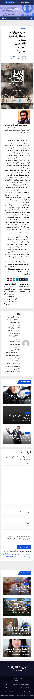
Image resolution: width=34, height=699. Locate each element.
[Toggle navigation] (18, 18)
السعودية (11, 695)
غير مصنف (27, 646)
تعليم (5, 691)
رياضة (10, 688)
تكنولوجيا (5, 688)
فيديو (21, 695)
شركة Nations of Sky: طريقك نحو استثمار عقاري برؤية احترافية (17, 609)
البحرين (17, 695)
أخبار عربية (20, 688)
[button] (6, 18)
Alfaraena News (28, 695)
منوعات (14, 691)
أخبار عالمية (8, 684)
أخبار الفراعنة (28, 688)
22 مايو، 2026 (24, 591)
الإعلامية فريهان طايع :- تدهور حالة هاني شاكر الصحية (19, 397)
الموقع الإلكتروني (26, 522)
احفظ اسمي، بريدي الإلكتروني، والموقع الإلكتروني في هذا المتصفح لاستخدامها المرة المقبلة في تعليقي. (18, 538)
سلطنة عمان (26, 583)
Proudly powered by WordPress (11, 678)
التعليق (28, 463)
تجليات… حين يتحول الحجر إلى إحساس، (18, 416)
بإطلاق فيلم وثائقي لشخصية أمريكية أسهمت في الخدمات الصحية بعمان (17, 588)
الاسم (29, 501)
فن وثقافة (24, 28)
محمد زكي (21, 684)
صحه (25, 691)
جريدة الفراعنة (17, 9)
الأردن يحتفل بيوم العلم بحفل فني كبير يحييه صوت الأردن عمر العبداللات (18, 437)
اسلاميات (15, 684)
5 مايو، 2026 (25, 633)
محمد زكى (16, 440)
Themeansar (17, 680)
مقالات (22, 646)
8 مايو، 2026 (25, 612)
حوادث (14, 688)
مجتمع (29, 691)
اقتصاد (27, 604)
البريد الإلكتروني (25, 512)
